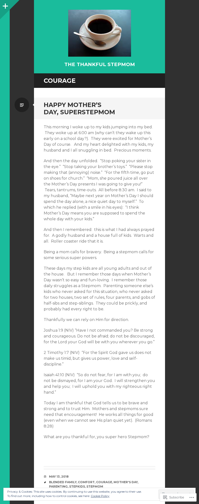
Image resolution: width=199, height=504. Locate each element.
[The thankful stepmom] (99, 33)
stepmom (94, 486)
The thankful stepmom (99, 64)
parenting (58, 486)
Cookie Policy (100, 496)
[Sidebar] (5, 5)
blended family (62, 482)
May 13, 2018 (59, 476)
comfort (86, 482)
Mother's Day (126, 482)
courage (104, 482)
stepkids (77, 486)
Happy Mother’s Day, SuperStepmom (79, 108)
